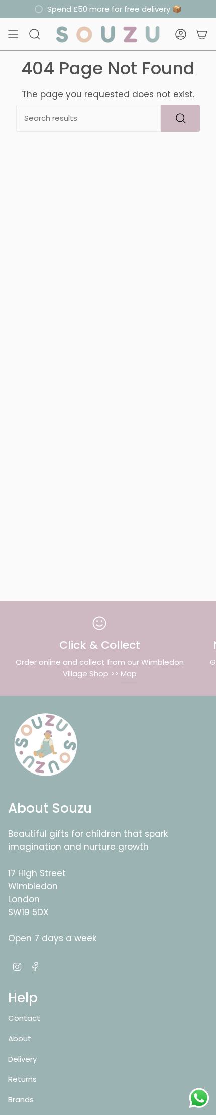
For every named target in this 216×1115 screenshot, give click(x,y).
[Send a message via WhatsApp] (199, 1098)
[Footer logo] (45, 745)
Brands (21, 1099)
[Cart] (201, 34)
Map (129, 673)
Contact (24, 1018)
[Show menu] (13, 34)
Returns (22, 1079)
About (19, 1038)
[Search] (180, 118)
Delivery (22, 1059)
